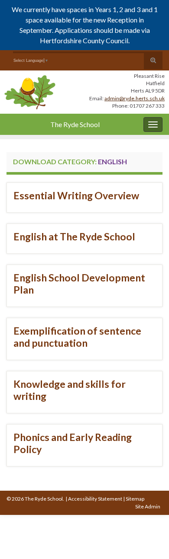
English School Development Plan (79, 284)
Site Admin (147, 506)
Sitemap (135, 498)
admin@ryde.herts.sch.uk (134, 98)
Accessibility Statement (95, 498)
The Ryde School (75, 124)
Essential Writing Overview (76, 195)
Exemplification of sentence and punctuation (77, 337)
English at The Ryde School (74, 236)
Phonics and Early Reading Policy (72, 443)
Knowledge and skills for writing (69, 390)
